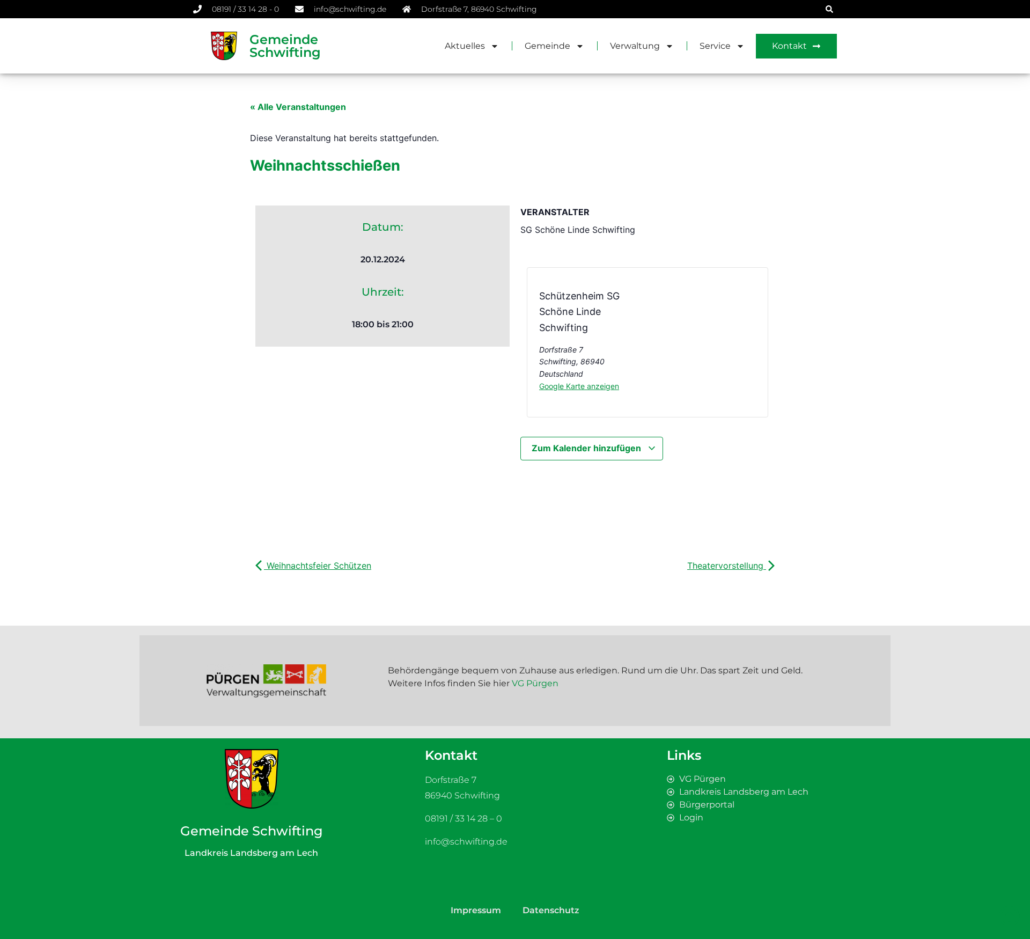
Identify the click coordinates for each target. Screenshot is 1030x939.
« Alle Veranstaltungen (298, 106)
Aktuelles (465, 46)
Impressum (476, 910)
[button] (829, 9)
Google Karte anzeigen (579, 386)
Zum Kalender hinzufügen (587, 448)
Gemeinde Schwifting (285, 46)
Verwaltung (635, 46)
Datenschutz (551, 910)
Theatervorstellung (726, 565)
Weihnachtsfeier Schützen (317, 565)
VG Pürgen (535, 683)
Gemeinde (547, 46)
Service (715, 46)
